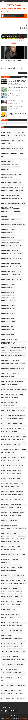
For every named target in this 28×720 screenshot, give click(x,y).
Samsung (3, 620)
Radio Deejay (19, 606)
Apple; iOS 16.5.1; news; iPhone (8, 289)
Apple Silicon (16, 208)
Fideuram (18, 434)
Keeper (2, 538)
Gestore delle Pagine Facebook (8, 444)
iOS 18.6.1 (3, 470)
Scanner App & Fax (11, 625)
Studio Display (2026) (6, 646)
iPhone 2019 (4, 515)
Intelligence (16, 460)
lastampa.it (16, 541)
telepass (16, 651)
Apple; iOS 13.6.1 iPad (6, 245)
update (20, 677)
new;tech (15, 588)
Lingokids (3, 546)
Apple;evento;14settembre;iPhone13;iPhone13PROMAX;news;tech (13, 345)
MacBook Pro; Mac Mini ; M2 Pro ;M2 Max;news (11, 565)
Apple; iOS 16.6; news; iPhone (7, 292)
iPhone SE (3, 517)
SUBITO (3, 648)
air (11, 135)
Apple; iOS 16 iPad (5, 274)
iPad (11, 483)
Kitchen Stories (21, 538)
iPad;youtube (4, 499)
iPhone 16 (20, 510)
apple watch (17, 211)
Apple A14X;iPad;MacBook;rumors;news (10, 195)
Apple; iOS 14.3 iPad (17, 253)
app (2, 156)
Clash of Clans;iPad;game (18, 410)
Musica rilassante (20, 580)
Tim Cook (3, 661)
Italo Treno (9, 533)
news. (21, 593)
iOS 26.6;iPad (4, 478)
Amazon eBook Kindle (19, 151)
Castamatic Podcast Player (7, 402)
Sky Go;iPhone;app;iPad (17, 633)
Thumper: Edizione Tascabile (8, 659)
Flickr (17, 436)
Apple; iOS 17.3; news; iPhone (7, 310)
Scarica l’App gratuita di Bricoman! (16, 93)
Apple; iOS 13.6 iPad (14, 242)
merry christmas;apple (6, 575)
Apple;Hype (3, 350)
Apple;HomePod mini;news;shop (18, 347)
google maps (4, 447)
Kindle (13, 538)
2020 (16, 130)
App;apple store (5, 169)
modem (21, 578)
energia (3, 428)
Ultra (15, 677)
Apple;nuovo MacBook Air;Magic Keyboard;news (12, 371)
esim (24, 428)
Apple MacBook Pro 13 (6, 208)
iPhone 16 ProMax (14, 512)
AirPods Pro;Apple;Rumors (14, 138)
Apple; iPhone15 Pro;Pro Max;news (9, 339)
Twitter (3, 675)
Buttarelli (21, 394)
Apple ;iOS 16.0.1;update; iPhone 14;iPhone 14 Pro (12, 185)
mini (17, 578)
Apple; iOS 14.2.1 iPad (6, 253)
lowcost (13, 549)
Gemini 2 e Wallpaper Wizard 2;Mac (18, 441)
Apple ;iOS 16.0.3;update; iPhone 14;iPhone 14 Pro (12, 190)
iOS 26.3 (13, 473)
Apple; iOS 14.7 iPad (5, 261)
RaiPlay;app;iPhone (5, 609)
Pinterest (19, 601)
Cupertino (19, 420)
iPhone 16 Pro (4, 512)
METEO (22, 575)
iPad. (10, 499)
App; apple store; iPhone (7, 161)
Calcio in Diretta (5, 397)
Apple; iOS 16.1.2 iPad (6, 276)
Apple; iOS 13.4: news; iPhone (7, 237)
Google (24, 444)
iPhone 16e (22, 512)
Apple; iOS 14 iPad (5, 248)
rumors (11, 617)
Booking (24, 389)
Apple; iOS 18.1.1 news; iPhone (8, 331)
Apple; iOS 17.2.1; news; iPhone (8, 308)
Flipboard (23, 436)
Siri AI (8, 633)
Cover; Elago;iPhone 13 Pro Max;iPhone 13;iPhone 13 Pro (13, 416)
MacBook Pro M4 (15, 559)
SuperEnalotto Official (18, 648)
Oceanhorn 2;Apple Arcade (7, 599)
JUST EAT (12, 536)
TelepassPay (23, 651)
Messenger (16, 575)
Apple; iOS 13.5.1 (4, 242)
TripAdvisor (4, 669)
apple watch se (4, 216)
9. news (18, 132)
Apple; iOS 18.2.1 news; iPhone (8, 337)
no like (3, 596)
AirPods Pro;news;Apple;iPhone (8, 140)
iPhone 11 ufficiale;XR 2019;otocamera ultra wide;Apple (11, 505)
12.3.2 (2, 130)
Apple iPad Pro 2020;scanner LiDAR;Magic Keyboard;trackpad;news (10, 206)
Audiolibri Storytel (6, 386)
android (21, 153)
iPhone (8, 502)
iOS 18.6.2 (9, 470)
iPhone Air (18, 515)
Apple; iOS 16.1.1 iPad (16, 274)
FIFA (23, 434)
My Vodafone (4, 583)
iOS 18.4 (3, 468)
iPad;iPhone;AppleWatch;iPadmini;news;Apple (12, 494)
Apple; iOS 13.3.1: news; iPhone (8, 234)
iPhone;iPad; (14, 528)
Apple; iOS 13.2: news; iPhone (18, 224)
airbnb (15, 135)
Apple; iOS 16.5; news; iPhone (7, 287)
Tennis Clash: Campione (7, 654)
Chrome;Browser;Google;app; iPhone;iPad (11, 407)
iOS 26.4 (3, 475)
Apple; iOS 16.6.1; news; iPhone (8, 295)
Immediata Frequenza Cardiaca (8, 457)
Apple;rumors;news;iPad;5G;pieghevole (10, 373)
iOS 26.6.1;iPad (12, 478)
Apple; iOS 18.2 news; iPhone (7, 334)
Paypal (2, 601)
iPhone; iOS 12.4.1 (5, 523)
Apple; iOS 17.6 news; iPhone (7, 324)
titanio (3, 664)
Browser (8, 394)
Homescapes (18, 449)
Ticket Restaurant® (21, 659)
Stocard (3, 643)
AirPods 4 (3, 138)
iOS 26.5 (14, 475)
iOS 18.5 (14, 468)
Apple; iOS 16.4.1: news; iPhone (8, 284)
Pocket (3, 604)
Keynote (8, 538)
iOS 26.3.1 (19, 473)
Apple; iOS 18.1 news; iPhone (7, 329)
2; (12, 130)
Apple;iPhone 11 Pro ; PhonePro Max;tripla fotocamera (11, 353)
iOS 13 (15, 462)
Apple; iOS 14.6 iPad (17, 258)
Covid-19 (3, 418)
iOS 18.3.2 (21, 465)
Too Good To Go (11, 664)
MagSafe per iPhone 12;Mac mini (8, 570)
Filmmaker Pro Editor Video (8, 436)
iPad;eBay (12, 491)
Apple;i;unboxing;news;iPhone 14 (15, 350)
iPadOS (15, 499)
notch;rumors (10, 596)
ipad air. (22, 483)
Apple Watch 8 (21, 214)
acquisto (3, 135)
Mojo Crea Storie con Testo (8, 580)
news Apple (3, 591)
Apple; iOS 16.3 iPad (5, 279)
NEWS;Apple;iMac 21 (5, 593)
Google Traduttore (14, 447)
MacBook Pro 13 (13, 557)
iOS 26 (14, 470)
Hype (2, 452)
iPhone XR (10, 517)
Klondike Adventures (6, 541)
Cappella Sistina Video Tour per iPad (16, 106)
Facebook (8, 431)
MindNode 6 (4, 578)
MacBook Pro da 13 (5, 559)
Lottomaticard (5, 549)
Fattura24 (14, 431)
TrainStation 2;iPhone (6, 667)
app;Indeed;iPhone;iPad (6, 177)
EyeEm (2, 431)
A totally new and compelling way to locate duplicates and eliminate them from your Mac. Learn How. (13, 10)
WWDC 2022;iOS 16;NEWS (13, 693)
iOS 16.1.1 (3, 465)
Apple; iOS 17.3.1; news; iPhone (8, 313)
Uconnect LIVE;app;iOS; (6, 677)
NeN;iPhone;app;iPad (6, 588)
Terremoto (17, 654)
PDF (7, 601)
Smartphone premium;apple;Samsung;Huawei (11, 638)
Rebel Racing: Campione (6, 612)
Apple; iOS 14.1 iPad (5, 250)
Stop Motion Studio (12, 643)
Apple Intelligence (13, 200)
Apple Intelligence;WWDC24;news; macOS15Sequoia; (13, 203)
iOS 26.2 (8, 473)
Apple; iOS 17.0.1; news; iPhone (8, 297)
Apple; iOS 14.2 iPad (16, 250)
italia (2, 533)
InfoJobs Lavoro (21, 457)
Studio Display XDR (17, 646)
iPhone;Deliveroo (5, 528)
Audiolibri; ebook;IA (18, 386)
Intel (9, 460)
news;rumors (15, 593)
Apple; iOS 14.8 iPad (16, 261)
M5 (2, 551)
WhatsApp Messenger (6, 688)
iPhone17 (9, 530)
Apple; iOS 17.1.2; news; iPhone (8, 305)
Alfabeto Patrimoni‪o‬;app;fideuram (9, 148)
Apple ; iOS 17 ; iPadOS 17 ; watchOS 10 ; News (11, 182)
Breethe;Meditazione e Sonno (17, 392)
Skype (2, 635)
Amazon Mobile (5, 153)
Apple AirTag (4, 200)
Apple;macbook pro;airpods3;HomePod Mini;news (12, 368)
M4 (23, 549)
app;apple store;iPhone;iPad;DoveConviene (11, 174)
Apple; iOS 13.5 (20, 240)
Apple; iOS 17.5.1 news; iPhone (8, 321)
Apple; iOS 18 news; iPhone (7, 326)
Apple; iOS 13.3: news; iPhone (7, 232)
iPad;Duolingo (4, 491)
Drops (18, 426)
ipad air (16, 483)
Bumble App (14, 394)
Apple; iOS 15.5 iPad (5, 271)
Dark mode (3, 423)
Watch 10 (3, 685)
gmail (19, 444)
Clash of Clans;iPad (6, 410)
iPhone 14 (3, 510)
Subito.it (9, 648)
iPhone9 (15, 530)
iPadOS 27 (21, 499)
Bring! (2, 394)
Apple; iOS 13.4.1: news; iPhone (8, 240)
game (7, 441)
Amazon (21, 148)
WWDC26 (21, 693)
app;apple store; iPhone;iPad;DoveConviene (11, 172)
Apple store (4, 211)
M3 (20, 549)
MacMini (3, 567)
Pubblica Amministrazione (7, 606)
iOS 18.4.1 (9, 468)
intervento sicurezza (6, 462)
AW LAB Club (17, 389)
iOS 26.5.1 (20, 475)
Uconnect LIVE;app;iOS (19, 675)
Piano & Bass (13, 601)
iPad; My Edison (14, 489)
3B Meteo (3, 132)
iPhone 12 (3, 507)
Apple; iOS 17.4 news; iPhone (7, 316)
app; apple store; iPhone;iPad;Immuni (10, 166)
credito (21, 418)
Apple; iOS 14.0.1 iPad (16, 248)
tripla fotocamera (13, 669)
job (21, 533)
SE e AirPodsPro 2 (5, 627)
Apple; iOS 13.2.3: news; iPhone (8, 229)
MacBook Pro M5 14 (5, 562)
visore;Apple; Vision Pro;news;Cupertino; (11, 682)
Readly (13, 609)
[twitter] (25, 1)
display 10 (14, 423)
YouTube (13, 698)
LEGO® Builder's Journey (7, 544)
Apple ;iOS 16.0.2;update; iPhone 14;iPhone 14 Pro (12, 187)
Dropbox (13, 426)
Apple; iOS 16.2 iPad (17, 276)
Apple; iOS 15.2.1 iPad (6, 266)
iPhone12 (3, 530)
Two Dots (9, 675)
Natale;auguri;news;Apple (20, 583)
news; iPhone (18, 591)
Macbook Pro (4, 557)
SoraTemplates (9, 718)
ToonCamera (20, 664)
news (20, 588)
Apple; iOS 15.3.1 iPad (6, 269)
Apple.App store (5, 384)
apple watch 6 (12, 214)
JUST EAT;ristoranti (21, 536)
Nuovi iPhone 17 (19, 596)
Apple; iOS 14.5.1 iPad (6, 258)
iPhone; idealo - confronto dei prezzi (10, 520)
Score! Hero (20, 625)
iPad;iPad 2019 (19, 491)
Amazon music (13, 153)
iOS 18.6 (19, 468)
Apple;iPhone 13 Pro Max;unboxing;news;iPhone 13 (13, 355)
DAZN (9, 423)
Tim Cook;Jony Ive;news (13, 661)
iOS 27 (18, 478)
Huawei (24, 449)
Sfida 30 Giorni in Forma (16, 630)
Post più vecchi (23, 72)
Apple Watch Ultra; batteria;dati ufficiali (11, 221)
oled (16, 599)
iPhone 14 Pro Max (12, 510)
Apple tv (10, 211)
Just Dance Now (5, 536)
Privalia (8, 604)
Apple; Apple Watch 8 (6, 224)
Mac (5, 551)
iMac (13, 452)
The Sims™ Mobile (5, 656)
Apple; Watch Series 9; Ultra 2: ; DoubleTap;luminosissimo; (8, 342)
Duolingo (23, 426)
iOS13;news (3, 481)
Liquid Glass (11, 546)
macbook (10, 551)
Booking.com (4, 392)
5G (14, 132)
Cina (24, 407)
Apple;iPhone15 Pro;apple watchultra (10, 360)
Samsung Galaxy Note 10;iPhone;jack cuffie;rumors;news (9, 623)
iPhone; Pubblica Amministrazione (9, 525)
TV (24, 672)
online (21, 599)
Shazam (3, 633)
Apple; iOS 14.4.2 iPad (17, 255)
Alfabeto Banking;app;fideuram (8, 145)
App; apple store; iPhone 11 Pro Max (9, 164)
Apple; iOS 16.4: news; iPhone (7, 282)
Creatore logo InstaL (12, 418)
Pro (13, 604)
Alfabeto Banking (5, 143)
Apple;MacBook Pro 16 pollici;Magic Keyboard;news (13, 365)
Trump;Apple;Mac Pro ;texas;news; (9, 672)
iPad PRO (13, 486)
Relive (17, 614)
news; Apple (11, 591)
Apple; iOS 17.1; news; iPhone (7, 303)
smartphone (8, 635)
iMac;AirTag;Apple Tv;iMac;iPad (8, 455)
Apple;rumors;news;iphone (7, 376)
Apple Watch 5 (4, 214)
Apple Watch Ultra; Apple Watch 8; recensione (11, 219)
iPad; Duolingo (5, 489)
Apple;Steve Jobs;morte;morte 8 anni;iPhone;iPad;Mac (13, 379)
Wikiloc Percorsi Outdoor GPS (8, 690)
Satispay (3, 625)
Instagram (3, 460)
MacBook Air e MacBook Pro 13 (8, 554)
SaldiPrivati (18, 617)
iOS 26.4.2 (9, 475)
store (20, 643)
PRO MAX (18, 604)
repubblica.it (4, 617)
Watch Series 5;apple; (20, 685)
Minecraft (11, 578)
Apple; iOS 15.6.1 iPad (16, 271)
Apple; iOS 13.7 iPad (17, 245)
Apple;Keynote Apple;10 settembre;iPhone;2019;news (13, 363)
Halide (11, 449)
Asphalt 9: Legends (14, 384)
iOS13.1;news (11, 481)
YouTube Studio (21, 698)
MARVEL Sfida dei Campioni (7, 572)
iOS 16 (19, 462)
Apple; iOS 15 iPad (5, 263)
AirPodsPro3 (21, 140)
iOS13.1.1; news (19, 481)
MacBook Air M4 (21, 554)
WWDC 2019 (3, 693)
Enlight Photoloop (11, 428)
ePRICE (19, 428)
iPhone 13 (18, 507)
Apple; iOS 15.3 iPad (17, 266)
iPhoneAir (21, 530)
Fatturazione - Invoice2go (7, 434)
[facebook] (23, 1)
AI (8, 135)
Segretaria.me (4, 630)
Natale (10, 583)
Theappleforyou (15, 656)
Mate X (17, 572)
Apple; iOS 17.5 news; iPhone (7, 318)
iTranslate (16, 533)
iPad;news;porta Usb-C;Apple (7, 496)
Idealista (7, 452)
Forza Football (20, 439)
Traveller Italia (18, 667)
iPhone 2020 (11, 515)
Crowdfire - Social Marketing (8, 420)
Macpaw (20, 567)
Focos (13, 439)
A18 (23, 132)
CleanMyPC (12, 413)
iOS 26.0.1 (20, 470)
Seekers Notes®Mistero (17, 627)
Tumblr (20, 672)
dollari (20, 423)
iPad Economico (5, 486)
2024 (19, 130)
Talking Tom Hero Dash (6, 651)
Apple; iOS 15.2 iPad (15, 263)
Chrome (17, 402)
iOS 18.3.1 (15, 465)
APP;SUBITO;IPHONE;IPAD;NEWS (8, 179)
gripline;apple (4, 449)
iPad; (18, 486)
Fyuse (2, 441)
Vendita (3, 680)
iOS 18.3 (9, 465)
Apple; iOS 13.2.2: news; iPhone (8, 227)
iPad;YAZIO (18, 496)
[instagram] (26, 1)
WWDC (19, 690)
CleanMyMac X (4, 413)
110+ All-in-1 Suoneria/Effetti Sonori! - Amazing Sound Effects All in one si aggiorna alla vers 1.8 (17, 82)
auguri (3, 389)
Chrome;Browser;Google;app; (8, 405)
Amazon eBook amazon (6, 151)
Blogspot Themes (23, 718)
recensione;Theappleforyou (7, 614)
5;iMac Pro (9, 132)
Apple (18, 179)
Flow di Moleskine (5, 439)
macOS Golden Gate (11, 567)
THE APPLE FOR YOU (14, 5)
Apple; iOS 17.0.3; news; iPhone (8, 300)
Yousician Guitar (5, 698)
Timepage (22, 661)
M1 (17, 549)
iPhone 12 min (11, 507)
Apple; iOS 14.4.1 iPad (6, 255)
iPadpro (3, 502)
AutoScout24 (10, 389)
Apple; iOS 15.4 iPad (17, 269)
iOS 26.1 (3, 473)
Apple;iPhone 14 (5, 358)
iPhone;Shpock (22, 528)
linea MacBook (18, 544)
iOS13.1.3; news (4, 483)
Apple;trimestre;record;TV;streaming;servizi (12, 381)
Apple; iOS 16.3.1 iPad (16, 279)
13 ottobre (8, 130)
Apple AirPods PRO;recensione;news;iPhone (11, 198)
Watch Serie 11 (10, 685)
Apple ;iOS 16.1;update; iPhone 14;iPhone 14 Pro (12, 193)
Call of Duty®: (15, 397)
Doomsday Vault (5, 426)
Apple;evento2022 (5, 347)
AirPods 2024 (22, 135)
